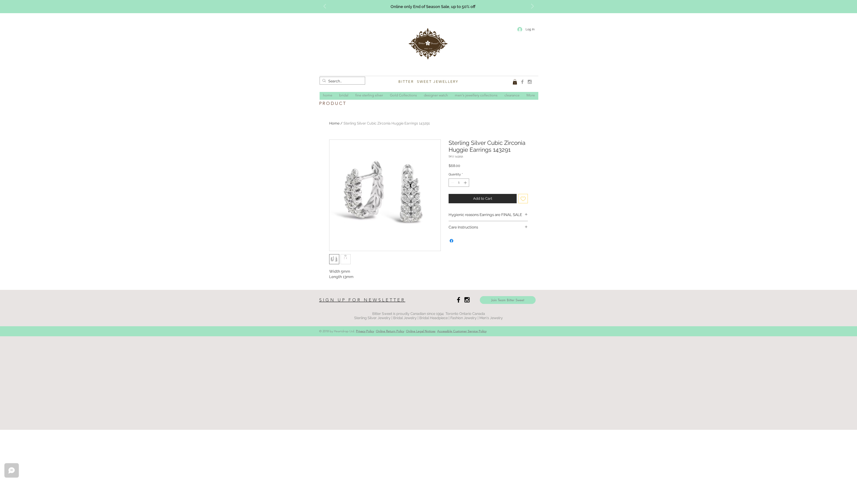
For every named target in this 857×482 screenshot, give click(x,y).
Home (334, 123)
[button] (515, 82)
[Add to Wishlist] (523, 198)
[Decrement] (452, 183)
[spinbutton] (459, 183)
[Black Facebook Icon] (458, 299)
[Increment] (465, 183)
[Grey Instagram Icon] (530, 82)
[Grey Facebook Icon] (522, 82)
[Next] (532, 6)
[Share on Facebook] (451, 240)
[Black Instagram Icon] (467, 299)
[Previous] (325, 6)
